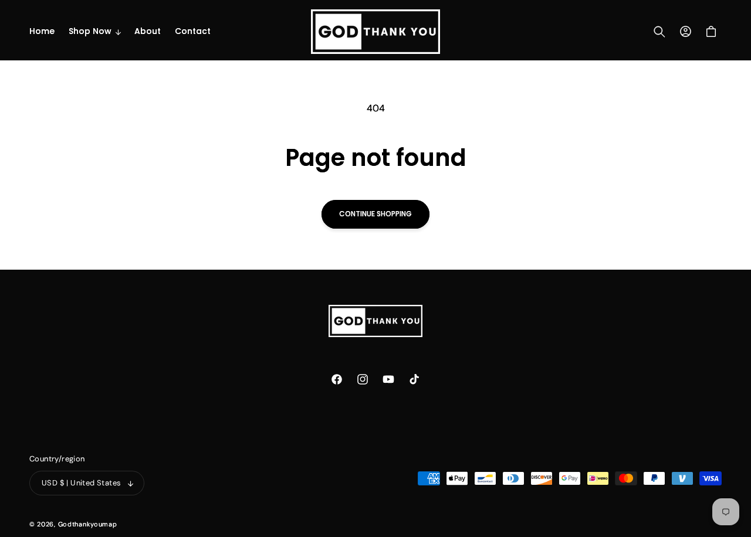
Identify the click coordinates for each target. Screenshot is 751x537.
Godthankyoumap (87, 524)
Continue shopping (375, 214)
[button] (94, 31)
